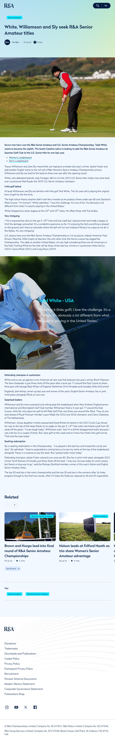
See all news (11, 568)
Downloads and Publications (20, 653)
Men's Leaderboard (18, 160)
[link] (12, 568)
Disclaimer (10, 643)
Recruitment (11, 673)
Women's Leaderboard (20, 157)
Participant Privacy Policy (18, 668)
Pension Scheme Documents (20, 678)
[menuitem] (9, 5)
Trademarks (11, 648)
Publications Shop (14, 694)
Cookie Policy (11, 658)
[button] (97, 5)
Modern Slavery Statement (19, 683)
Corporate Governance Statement (23, 688)
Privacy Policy (12, 663)
